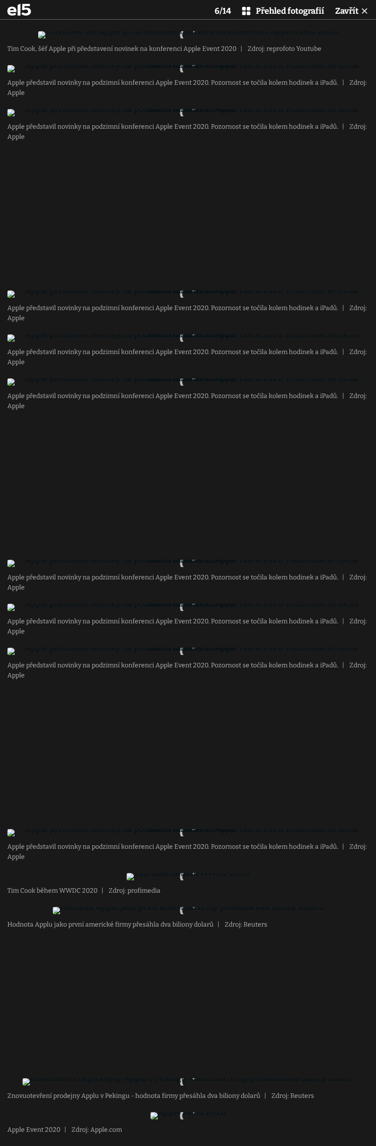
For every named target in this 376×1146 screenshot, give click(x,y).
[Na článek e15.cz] (19, 10)
